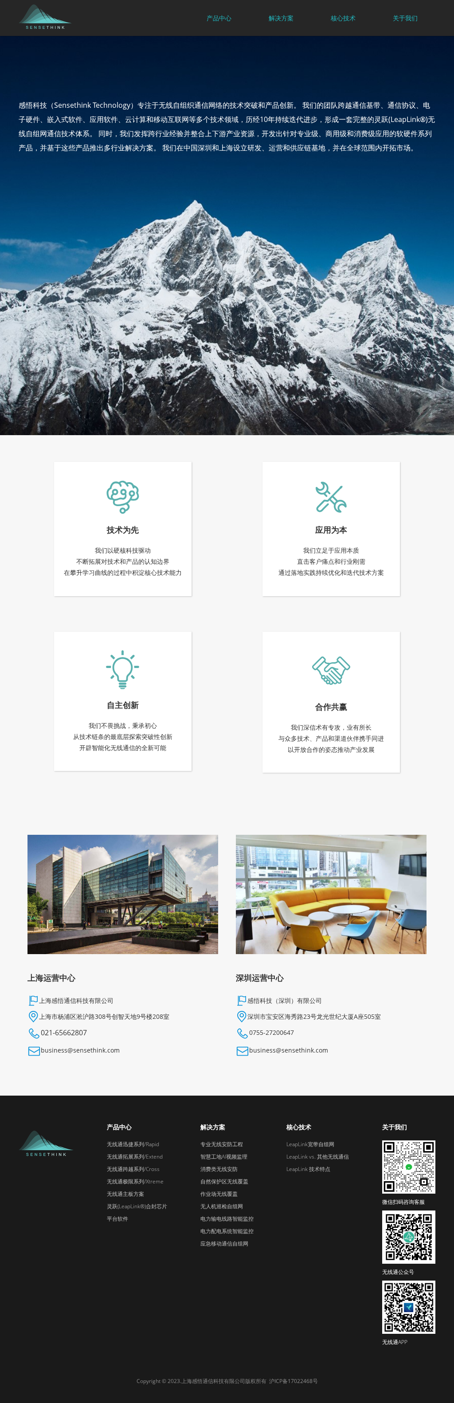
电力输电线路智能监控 (227, 1218)
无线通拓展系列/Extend (135, 1156)
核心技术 (343, 18)
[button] (219, 18)
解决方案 (281, 18)
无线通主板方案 (125, 1194)
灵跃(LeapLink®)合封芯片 (137, 1206)
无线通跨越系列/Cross (133, 1169)
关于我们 (405, 18)
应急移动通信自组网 (224, 1243)
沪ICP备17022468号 (293, 1381)
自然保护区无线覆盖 (224, 1181)
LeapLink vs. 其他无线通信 (317, 1156)
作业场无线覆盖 (219, 1194)
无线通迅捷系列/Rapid (133, 1144)
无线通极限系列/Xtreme (135, 1181)
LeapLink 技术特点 (308, 1169)
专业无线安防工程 (221, 1144)
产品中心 (119, 1127)
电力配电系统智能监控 (227, 1231)
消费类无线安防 (219, 1169)
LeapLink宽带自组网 (310, 1144)
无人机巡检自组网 (221, 1206)
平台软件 (117, 1218)
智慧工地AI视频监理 (223, 1156)
